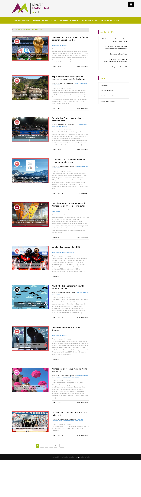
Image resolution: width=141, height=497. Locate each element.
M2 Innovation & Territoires (44, 20)
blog (60, 420)
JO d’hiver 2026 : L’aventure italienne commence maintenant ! (68, 160)
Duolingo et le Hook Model (118, 54)
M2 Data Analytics (89, 20)
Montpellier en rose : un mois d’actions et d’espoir (69, 370)
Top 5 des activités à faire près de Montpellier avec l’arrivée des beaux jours (68, 78)
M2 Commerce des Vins (110, 20)
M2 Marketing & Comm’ (69, 20)
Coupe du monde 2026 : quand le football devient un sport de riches (70, 38)
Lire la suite (57, 67)
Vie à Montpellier (73, 377)
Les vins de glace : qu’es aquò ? (116, 67)
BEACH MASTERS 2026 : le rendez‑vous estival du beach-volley (115, 60)
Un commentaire (83, 276)
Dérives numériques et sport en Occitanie (66, 328)
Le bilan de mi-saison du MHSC (66, 247)
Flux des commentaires (108, 96)
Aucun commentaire (82, 66)
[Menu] (131, 4)
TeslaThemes (72, 457)
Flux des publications (107, 90)
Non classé (70, 252)
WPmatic (87, 457)
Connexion (104, 85)
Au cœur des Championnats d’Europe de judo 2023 (70, 413)
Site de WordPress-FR (108, 101)
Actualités (55, 420)
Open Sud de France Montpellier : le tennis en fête (68, 119)
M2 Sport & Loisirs (21, 20)
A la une (76, 44)
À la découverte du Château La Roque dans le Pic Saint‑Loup (114, 40)
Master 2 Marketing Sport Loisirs (73, 420)
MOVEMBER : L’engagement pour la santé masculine (68, 287)
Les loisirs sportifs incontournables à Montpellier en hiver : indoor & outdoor (69, 204)
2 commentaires (83, 193)
